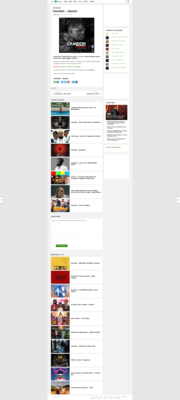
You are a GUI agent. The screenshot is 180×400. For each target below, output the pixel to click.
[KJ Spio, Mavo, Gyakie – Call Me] (60, 304)
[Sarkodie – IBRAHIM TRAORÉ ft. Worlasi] (60, 263)
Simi (119, 396)
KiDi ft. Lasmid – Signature (80, 360)
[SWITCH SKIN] (128, 1)
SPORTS (85, 1)
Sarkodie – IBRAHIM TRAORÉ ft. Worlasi (85, 263)
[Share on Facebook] (57, 82)
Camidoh (54, 88)
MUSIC (75, 1)
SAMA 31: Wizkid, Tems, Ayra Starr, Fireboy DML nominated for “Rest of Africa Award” (116, 123)
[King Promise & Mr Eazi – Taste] (60, 387)
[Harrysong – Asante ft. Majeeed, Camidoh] (60, 136)
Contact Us (104, 398)
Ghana (62, 254)
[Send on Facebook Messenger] (62, 82)
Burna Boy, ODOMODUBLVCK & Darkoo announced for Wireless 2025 (117, 131)
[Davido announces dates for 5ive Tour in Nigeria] (116, 112)
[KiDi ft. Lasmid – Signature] (60, 360)
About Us (99, 398)
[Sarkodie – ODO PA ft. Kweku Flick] (60, 346)
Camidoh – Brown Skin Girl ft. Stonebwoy (85, 122)
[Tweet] (65, 82)
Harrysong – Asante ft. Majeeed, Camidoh (86, 136)
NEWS (70, 1)
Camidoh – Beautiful (78, 150)
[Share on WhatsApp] (54, 82)
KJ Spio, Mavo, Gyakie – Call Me (82, 304)
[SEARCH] (126, 1)
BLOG (80, 1)
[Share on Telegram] (73, 82)
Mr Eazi (114, 396)
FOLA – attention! (115, 48)
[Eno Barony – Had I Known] (1, 200)
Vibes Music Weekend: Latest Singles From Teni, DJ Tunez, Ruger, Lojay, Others (86, 191)
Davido (96, 396)
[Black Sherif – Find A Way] (60, 318)
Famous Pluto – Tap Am (117, 56)
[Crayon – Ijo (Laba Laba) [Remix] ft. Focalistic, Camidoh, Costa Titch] (60, 177)
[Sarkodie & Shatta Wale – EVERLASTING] (60, 332)
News (109, 113)
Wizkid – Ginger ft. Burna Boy (118, 52)
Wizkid (100, 396)
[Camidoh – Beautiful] (60, 150)
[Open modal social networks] (76, 82)
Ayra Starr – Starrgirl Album (118, 59)
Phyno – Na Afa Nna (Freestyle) (119, 67)
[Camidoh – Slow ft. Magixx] (60, 205)
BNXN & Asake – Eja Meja (117, 44)
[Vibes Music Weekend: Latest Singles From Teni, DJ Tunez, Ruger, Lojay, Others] (60, 191)
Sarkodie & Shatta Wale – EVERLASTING (85, 332)
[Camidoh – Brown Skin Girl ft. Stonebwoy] (60, 122)
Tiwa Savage (123, 396)
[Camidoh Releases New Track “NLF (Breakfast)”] (60, 108)
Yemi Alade (93, 398)
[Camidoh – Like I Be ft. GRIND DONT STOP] (60, 163)
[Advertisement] (116, 15)
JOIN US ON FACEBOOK (113, 147)
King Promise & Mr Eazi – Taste (82, 387)
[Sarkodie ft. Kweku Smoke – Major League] (60, 277)
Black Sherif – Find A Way (80, 318)
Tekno (110, 396)
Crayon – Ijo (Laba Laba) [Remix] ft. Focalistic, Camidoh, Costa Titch (83, 177)
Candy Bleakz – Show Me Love (118, 40)
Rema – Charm (115, 33)
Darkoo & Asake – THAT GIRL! (118, 63)
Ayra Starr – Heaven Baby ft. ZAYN (119, 37)
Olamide (105, 396)
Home (92, 396)
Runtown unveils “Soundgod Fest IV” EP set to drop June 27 (116, 139)
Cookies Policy (117, 398)
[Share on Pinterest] (68, 82)
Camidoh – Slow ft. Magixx (80, 205)
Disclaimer (111, 398)
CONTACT (92, 1)
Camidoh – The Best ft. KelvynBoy (70, 66)
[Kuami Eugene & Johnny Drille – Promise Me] (60, 374)
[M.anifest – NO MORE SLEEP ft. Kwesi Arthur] (60, 291)
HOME (65, 1)
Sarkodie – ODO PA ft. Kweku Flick (83, 346)
